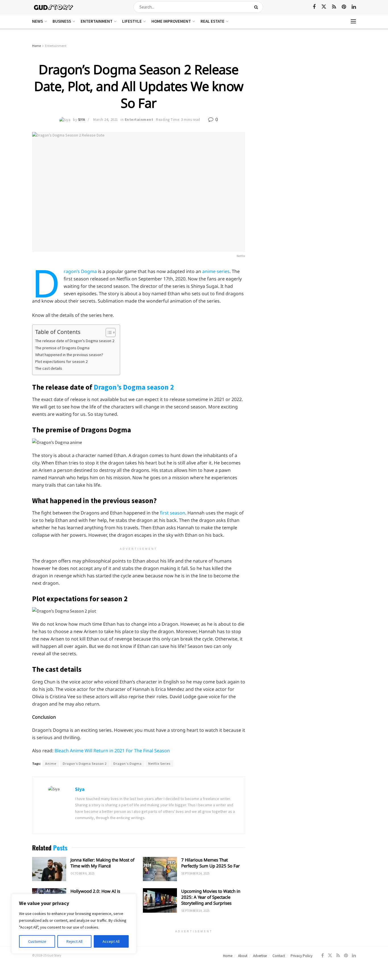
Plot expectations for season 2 (61, 361)
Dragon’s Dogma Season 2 (85, 763)
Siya (81, 119)
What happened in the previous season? (69, 354)
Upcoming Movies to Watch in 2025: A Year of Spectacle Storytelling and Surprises (210, 897)
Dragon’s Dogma (80, 271)
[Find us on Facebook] (314, 7)
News (37, 21)
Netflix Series (159, 763)
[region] (73, 924)
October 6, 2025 (82, 873)
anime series (216, 271)
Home (36, 46)
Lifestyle (132, 21)
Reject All (74, 941)
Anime (50, 763)
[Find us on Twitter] (323, 6)
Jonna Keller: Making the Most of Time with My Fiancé (102, 863)
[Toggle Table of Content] (107, 332)
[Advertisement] (307, 85)
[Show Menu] (353, 21)
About (242, 955)
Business (62, 21)
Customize (37, 941)
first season (172, 513)
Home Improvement (171, 21)
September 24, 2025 (195, 873)
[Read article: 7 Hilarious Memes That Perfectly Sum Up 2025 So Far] (160, 869)
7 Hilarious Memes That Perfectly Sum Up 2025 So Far (210, 863)
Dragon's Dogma (127, 763)
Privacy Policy (301, 955)
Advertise (260, 955)
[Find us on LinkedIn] (354, 7)
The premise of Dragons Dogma (62, 347)
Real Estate (212, 21)
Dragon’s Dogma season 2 (134, 387)
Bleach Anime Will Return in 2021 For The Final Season (112, 750)
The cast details (48, 368)
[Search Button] (257, 7)
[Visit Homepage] (54, 7)
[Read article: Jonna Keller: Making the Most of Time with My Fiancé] (49, 869)
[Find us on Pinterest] (344, 7)
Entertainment (96, 21)
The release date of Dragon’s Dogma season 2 (74, 340)
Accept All (111, 941)
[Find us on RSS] (334, 7)
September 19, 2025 (195, 911)
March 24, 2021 (105, 119)
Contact (278, 955)
